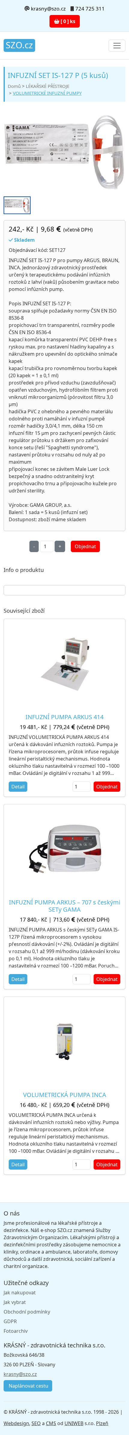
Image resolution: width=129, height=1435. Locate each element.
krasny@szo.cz (48, 8)
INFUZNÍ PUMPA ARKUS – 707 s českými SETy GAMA (64, 905)
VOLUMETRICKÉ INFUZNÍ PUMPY (47, 93)
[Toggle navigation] (117, 46)
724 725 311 (90, 8)
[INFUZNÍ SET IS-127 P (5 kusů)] (64, 153)
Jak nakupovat (20, 1292)
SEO (36, 1423)
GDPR (10, 1321)
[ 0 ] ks (67, 21)
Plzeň (102, 1423)
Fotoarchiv (16, 1331)
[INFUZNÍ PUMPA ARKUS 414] (64, 664)
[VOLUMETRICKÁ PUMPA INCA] (64, 1041)
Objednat (85, 546)
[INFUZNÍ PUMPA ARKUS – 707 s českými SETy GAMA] (64, 849)
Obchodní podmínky (27, 1311)
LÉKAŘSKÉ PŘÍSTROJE (47, 86)
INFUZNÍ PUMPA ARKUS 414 (65, 717)
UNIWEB (73, 1423)
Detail (18, 786)
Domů (14, 86)
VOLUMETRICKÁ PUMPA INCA (64, 1095)
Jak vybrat (15, 1302)
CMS (51, 1423)
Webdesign (16, 1423)
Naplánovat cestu (28, 1386)
